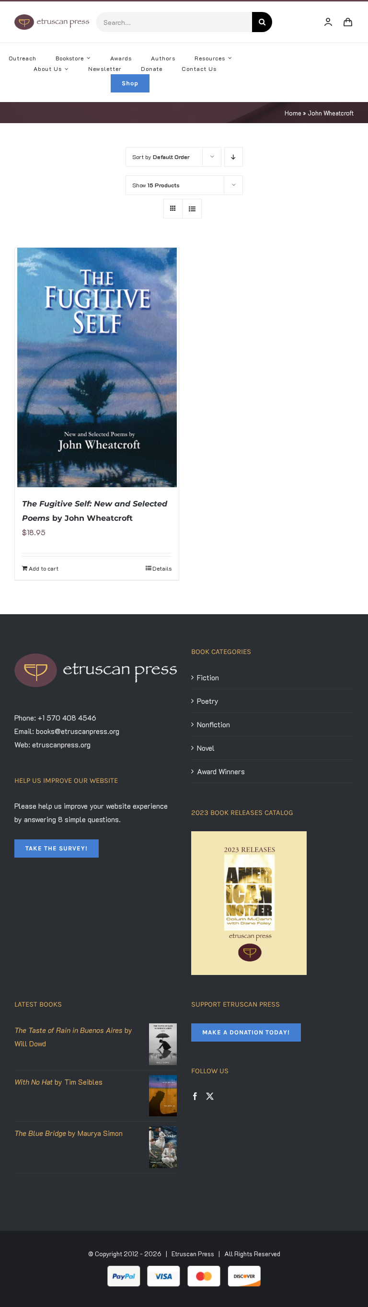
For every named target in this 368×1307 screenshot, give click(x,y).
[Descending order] (233, 157)
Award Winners (221, 771)
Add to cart (43, 568)
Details (162, 568)
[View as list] (192, 208)
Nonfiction (213, 724)
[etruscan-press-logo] (51, 18)
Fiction (208, 677)
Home (293, 113)
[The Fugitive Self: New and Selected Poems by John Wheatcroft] (97, 367)
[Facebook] (195, 1096)
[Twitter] (210, 1096)
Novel (206, 748)
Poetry (207, 701)
